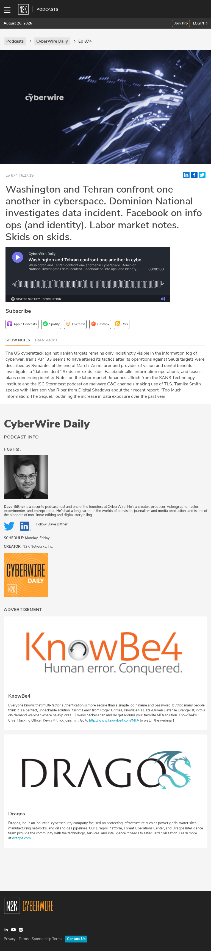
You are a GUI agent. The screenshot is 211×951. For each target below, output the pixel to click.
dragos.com (21, 838)
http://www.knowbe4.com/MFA (114, 720)
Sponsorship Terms (47, 938)
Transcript (45, 340)
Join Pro (181, 23)
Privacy (10, 938)
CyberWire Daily (47, 423)
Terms (24, 938)
